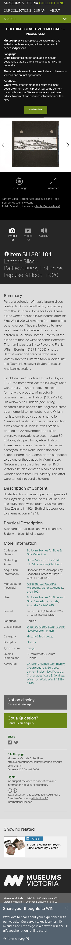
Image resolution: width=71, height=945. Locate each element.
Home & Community (39, 560)
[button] (35, 19)
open (29, 781)
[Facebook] (10, 743)
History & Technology (40, 636)
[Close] (66, 909)
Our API (39, 10)
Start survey (16, 938)
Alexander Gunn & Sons (41, 583)
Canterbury (41, 601)
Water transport (37, 626)
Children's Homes (38, 663)
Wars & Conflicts (54, 675)
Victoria (46, 587)
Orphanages (34, 675)
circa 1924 (33, 591)
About (55, 10)
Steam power (56, 626)
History (31, 642)
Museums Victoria (34, 3)
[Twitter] (16, 743)
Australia (57, 587)
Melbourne (33, 587)
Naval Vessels (54, 671)
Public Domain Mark (47, 206)
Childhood (55, 564)
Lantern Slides (36, 671)
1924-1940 (46, 605)
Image (31, 648)
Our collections (17, 10)
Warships (33, 679)
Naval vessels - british (40, 630)
